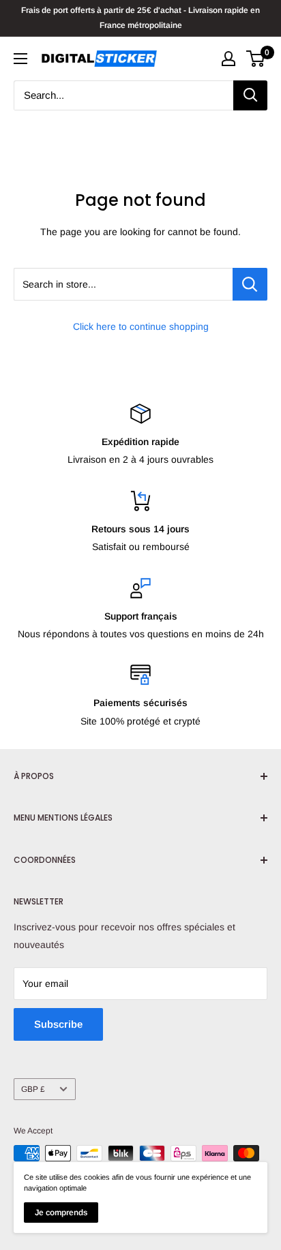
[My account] (228, 58)
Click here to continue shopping (141, 326)
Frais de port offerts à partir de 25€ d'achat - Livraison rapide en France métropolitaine (140, 17)
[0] (256, 58)
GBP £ (33, 1089)
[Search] (250, 95)
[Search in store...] (250, 284)
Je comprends (61, 1212)
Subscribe (58, 1024)
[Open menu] (20, 58)
